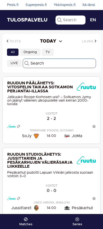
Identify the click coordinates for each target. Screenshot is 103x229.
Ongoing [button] (30, 52)
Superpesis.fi (36, 5)
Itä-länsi (88, 5)
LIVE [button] (14, 63)
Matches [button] (25, 224)
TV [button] (48, 52)
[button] (20, 41)
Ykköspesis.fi (65, 5)
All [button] (13, 52)
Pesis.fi (12, 5)
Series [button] (77, 224)
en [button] (93, 20)
